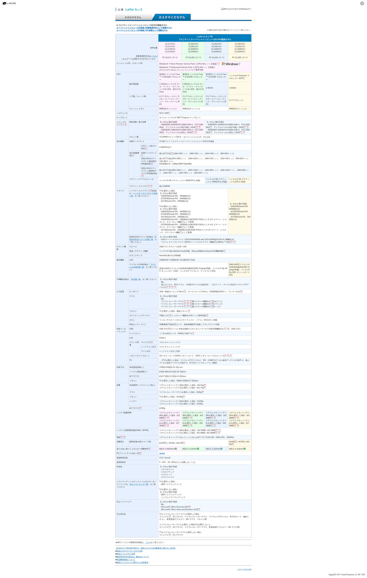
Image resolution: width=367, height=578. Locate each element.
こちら (154, 56)
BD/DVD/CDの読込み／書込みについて (133, 557)
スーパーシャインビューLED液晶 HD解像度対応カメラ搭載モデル (144, 28)
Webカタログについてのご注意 (130, 551)
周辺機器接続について (126, 560)
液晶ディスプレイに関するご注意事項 (132, 562)
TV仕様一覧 (136, 279)
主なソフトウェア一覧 (139, 484)
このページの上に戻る (244, 569)
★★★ (162, 453)
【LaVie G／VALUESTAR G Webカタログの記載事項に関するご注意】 (145, 548)
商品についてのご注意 (126, 554)
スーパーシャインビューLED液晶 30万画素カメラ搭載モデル (142, 30)
